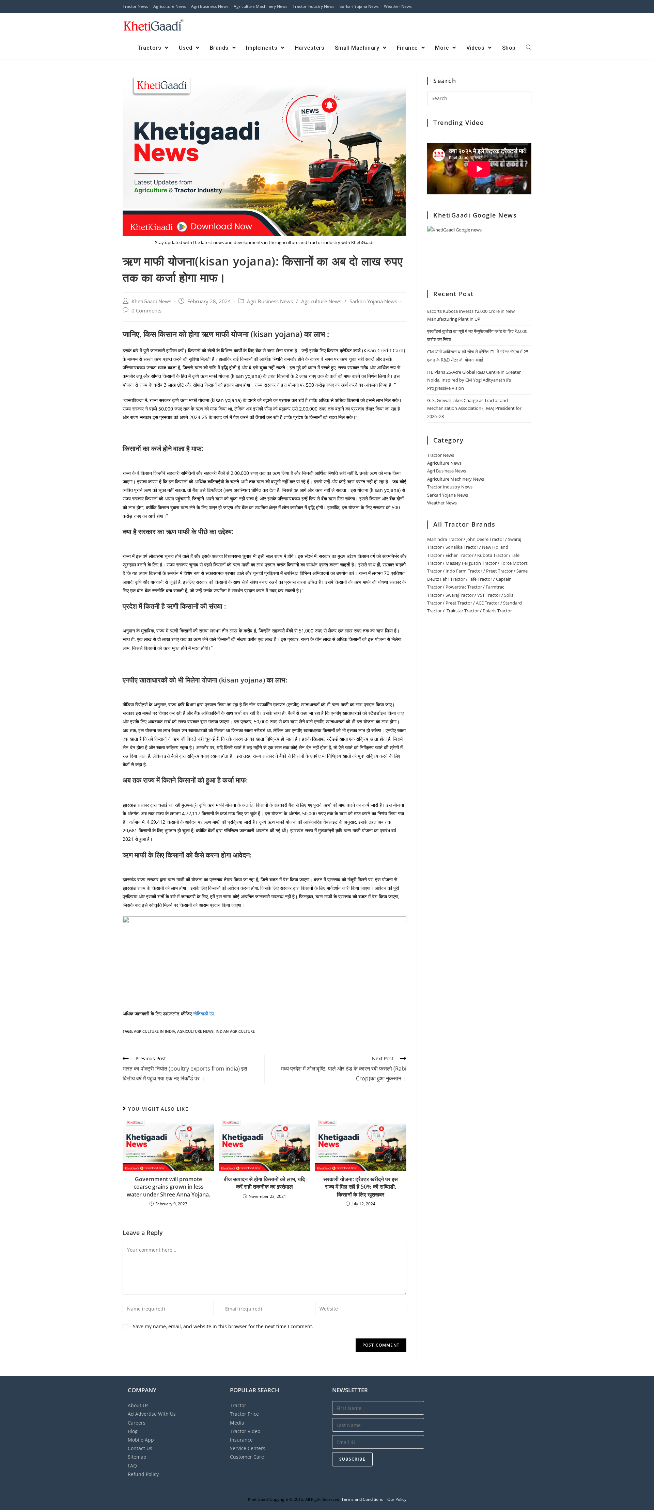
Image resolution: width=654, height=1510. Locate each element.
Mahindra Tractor (445, 539)
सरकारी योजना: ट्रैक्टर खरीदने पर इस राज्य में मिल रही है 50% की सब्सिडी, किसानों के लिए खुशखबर (360, 1186)
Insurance (241, 1439)
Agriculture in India (154, 1031)
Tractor (238, 1405)
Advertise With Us (152, 1414)
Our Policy (396, 1499)
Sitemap (137, 1456)
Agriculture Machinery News (260, 6)
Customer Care (247, 1456)
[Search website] (528, 48)
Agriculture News (169, 6)
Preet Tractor (499, 571)
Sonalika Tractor (462, 547)
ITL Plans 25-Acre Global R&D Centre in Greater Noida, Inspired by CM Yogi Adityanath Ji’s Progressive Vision (474, 380)
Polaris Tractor (497, 611)
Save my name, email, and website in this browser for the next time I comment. (223, 1326)
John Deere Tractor (485, 539)
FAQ (132, 1465)
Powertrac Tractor (464, 587)
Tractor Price (244, 1414)
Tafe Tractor (480, 579)
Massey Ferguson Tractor (471, 563)
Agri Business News (210, 6)
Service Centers (247, 1448)
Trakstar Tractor (463, 611)
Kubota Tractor (492, 555)
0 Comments (146, 310)
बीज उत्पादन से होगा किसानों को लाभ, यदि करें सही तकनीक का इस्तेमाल (264, 1182)
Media (237, 1422)
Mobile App (141, 1439)
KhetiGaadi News (151, 301)
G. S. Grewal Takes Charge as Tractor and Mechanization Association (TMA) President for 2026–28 (474, 408)
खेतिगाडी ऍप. (204, 1013)
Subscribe (352, 1459)
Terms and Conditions (362, 1499)
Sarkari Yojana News (359, 6)
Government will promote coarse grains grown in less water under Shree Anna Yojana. (168, 1186)
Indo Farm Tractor (464, 571)
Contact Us (140, 1448)
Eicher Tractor (459, 555)
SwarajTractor (459, 595)
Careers (136, 1422)
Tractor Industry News (313, 6)
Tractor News (135, 6)
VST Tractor (488, 595)
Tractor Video (245, 1431)
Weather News (398, 6)
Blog (133, 1431)
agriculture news (195, 1031)
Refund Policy (143, 1474)
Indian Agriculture (235, 1031)
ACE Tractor (487, 603)
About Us (138, 1405)
